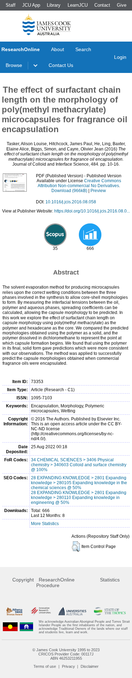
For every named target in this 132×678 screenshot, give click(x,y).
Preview (98, 190)
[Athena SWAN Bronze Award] (14, 611)
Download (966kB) (69, 190)
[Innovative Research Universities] (40, 611)
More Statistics (45, 523)
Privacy (68, 666)
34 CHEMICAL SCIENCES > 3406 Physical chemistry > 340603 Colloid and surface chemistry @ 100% (78, 464)
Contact (102, 5)
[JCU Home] (47, 24)
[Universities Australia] (72, 611)
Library (54, 5)
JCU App (31, 5)
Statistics (110, 580)
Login (120, 57)
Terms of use (44, 666)
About (57, 49)
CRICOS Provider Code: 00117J (66, 654)
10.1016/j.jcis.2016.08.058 (70, 201)
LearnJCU (78, 5)
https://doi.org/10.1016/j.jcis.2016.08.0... (92, 211)
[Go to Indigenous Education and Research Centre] (10, 627)
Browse (14, 65)
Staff (10, 5)
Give (121, 5)
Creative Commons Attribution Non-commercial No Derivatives (79, 183)
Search (83, 49)
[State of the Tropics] (110, 611)
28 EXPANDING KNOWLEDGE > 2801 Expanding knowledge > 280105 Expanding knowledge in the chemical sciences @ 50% (79, 482)
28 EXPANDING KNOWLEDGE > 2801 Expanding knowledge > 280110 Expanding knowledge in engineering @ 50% (78, 497)
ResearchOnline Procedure (55, 582)
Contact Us (61, 65)
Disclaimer (90, 666)
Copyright (23, 580)
